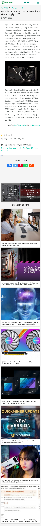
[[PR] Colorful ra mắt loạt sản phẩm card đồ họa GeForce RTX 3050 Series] (20, 343)
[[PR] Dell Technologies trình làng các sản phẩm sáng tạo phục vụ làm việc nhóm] (20, 225)
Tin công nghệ (17, 8)
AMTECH (4, 8)
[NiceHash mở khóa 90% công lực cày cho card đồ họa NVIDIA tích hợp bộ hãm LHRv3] (20, 422)
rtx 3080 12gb (25, 145)
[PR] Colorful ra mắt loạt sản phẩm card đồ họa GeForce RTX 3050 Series (17, 362)
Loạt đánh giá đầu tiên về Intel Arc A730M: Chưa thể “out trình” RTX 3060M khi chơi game (19, 402)
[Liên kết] (7, 2)
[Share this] (9, 165)
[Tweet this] (15, 165)
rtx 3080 (16, 145)
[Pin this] (20, 165)
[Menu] (38, 2)
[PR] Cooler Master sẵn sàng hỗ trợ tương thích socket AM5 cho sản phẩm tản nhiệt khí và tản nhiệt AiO (20, 284)
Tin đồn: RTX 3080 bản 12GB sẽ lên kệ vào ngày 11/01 (20, 13)
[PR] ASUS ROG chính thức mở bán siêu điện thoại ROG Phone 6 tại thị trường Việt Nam (20, 481)
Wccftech (36, 125)
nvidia (9, 145)
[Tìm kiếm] (32, 2)
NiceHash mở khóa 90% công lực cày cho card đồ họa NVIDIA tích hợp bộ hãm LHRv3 (19, 441)
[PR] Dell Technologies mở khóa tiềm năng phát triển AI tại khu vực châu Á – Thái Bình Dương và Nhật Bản (20, 323)
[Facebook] (24, 2)
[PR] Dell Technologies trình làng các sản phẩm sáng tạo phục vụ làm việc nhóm (19, 244)
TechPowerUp (20, 125)
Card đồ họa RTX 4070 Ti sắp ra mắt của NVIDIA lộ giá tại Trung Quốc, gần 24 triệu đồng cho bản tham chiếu (19, 520)
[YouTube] (28, 2)
